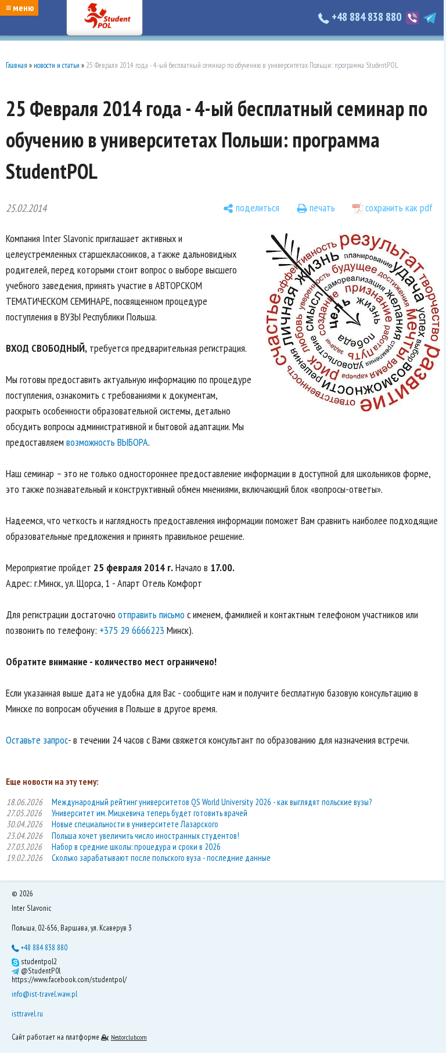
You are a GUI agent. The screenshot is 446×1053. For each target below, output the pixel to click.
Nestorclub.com (129, 1037)
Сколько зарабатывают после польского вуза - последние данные (161, 857)
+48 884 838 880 (366, 17)
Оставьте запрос (37, 740)
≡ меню (20, 7)
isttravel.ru (27, 1013)
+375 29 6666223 (131, 630)
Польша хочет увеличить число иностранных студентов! (145, 835)
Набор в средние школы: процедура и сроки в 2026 (136, 846)
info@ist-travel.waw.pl (44, 994)
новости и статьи (57, 65)
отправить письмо (151, 614)
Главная (16, 65)
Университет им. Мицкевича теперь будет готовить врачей (149, 812)
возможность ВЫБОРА (107, 442)
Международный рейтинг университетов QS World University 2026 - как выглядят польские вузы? (212, 801)
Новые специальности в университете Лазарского (135, 824)
